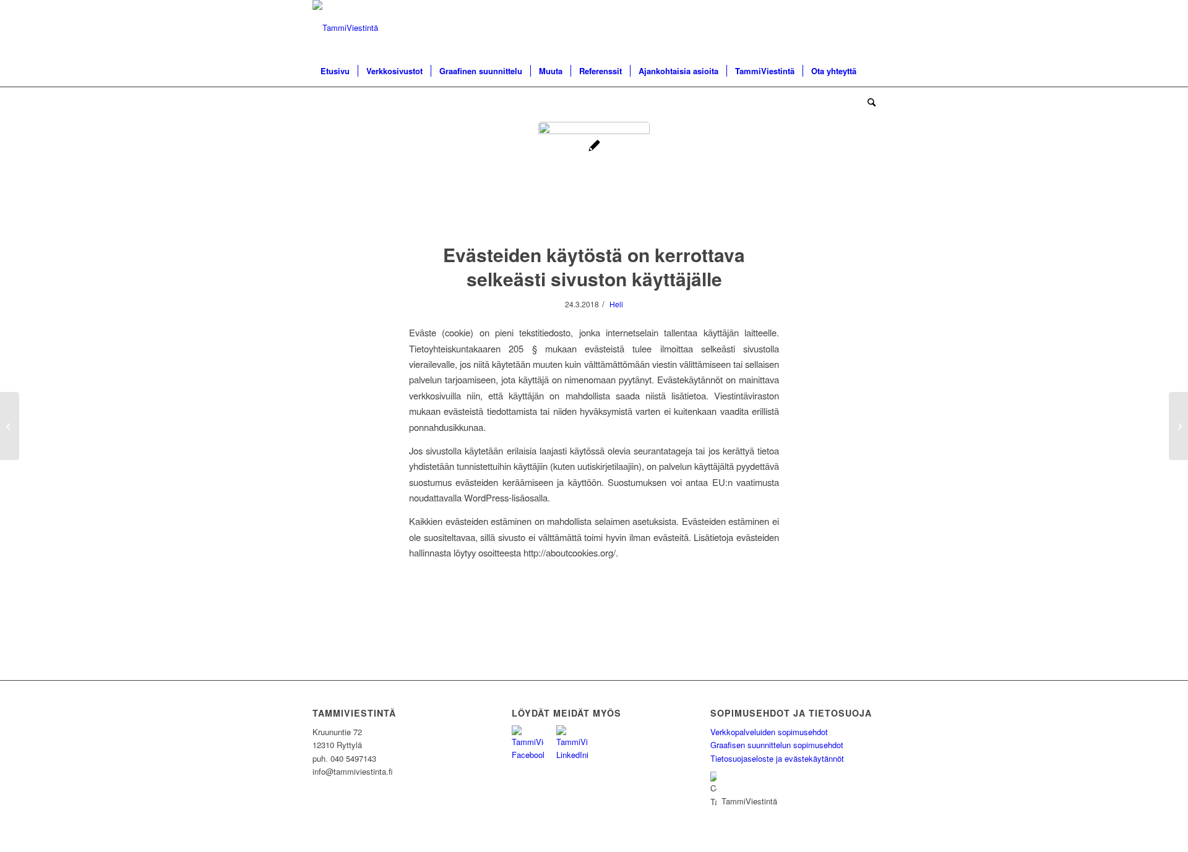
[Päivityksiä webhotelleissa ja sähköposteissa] (1178, 426)
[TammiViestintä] (345, 28)
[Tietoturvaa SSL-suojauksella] (9, 426)
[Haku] (867, 102)
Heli (616, 304)
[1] (594, 177)
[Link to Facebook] (847, 28)
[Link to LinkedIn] (866, 28)
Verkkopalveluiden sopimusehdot (769, 732)
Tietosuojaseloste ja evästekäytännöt (777, 758)
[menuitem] (335, 71)
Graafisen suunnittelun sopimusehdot (776, 745)
